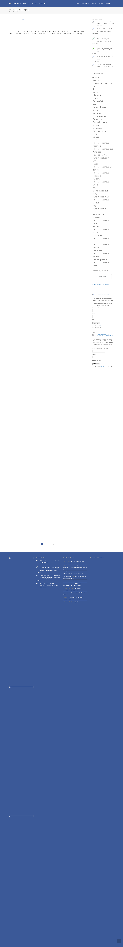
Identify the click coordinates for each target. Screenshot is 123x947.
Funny (95, 98)
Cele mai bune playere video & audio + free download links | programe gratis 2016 (46, 339)
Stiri (94, 86)
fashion (73, 64)
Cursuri (95, 92)
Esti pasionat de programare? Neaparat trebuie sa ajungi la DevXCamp (20, 57)
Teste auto (97, 235)
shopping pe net (71, 65)
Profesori (96, 217)
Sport (94, 140)
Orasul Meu (85, 3)
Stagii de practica (99, 155)
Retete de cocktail (100, 190)
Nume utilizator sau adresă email (100, 308)
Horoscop (96, 170)
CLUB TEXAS (76, 581)
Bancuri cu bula (99, 208)
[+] (21, 51)
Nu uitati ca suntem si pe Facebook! (100, 284)
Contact (108, 3)
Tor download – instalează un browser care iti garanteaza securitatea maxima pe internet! (72, 490)
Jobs (94, 104)
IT (15, 60)
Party (94, 193)
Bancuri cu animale (100, 196)
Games (95, 161)
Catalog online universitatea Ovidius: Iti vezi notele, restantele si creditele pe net (75, 567)
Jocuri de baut (98, 214)
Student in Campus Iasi (102, 149)
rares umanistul (68, 576)
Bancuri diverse (99, 107)
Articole (101, 3)
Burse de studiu (99, 131)
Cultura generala (99, 259)
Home (77, 3)
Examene (96, 125)
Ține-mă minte (97, 320)
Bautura (96, 178)
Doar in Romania (99, 122)
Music (95, 164)
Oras (94, 187)
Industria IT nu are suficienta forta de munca (72, 187)
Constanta (97, 128)
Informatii (96, 95)
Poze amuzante (99, 116)
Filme (94, 134)
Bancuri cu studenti (101, 158)
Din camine (97, 119)
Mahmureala (98, 250)
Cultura (95, 137)
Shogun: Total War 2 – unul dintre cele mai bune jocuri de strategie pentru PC (20, 339)
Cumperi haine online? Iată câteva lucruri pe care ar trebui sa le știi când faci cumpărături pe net (71, 61)
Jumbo (77, 602)
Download (68, 493)
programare (20, 60)
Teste (94, 211)
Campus (93, 3)
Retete (95, 110)
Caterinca (96, 113)
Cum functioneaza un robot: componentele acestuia (72, 338)
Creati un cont (103, 326)
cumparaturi (71, 64)
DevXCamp (17, 60)
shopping (68, 65)
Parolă (94, 313)
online (75, 64)
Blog (94, 205)
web (73, 65)
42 (54, 544)
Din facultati (97, 101)
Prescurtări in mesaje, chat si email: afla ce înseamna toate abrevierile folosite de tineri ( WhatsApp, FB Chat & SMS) (46, 64)
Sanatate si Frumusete (102, 83)
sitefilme (66, 572)
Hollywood (96, 226)
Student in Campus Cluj (102, 167)
